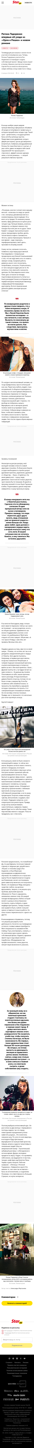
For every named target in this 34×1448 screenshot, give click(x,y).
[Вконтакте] (17, 1358)
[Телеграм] (13, 1358)
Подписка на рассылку (11, 1328)
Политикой (8, 1333)
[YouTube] (24, 1358)
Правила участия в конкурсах (17, 1365)
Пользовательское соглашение (17, 1368)
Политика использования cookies (17, 1370)
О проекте (9, 1362)
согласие (9, 1330)
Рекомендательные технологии (17, 1373)
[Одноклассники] (21, 1358)
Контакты (18, 1362)
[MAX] (9, 1358)
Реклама (25, 1362)
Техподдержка (17, 1376)
